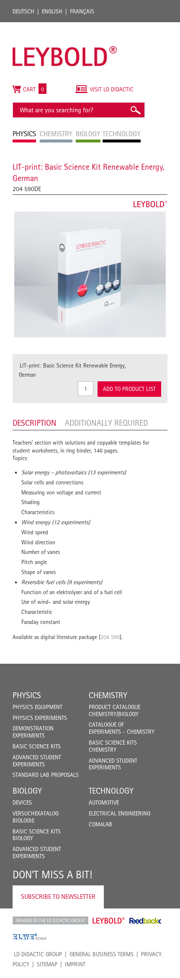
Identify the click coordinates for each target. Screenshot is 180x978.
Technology (111, 791)
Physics (27, 695)
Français (82, 11)
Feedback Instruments (145, 920)
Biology (27, 791)
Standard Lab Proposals (46, 774)
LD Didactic (50, 920)
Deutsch (23, 11)
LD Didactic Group (38, 954)
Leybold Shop (109, 920)
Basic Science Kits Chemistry (113, 746)
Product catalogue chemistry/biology (114, 710)
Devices (22, 802)
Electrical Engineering (119, 813)
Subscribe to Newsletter (58, 896)
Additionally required (106, 423)
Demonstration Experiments (33, 732)
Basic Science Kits (37, 746)
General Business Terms (101, 954)
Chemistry (108, 695)
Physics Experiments (40, 717)
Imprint (75, 964)
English (52, 11)
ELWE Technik (30, 937)
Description (35, 423)
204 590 (110, 637)
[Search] (135, 110)
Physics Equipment (37, 707)
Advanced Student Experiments (37, 761)
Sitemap (47, 964)
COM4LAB (100, 824)
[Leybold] (65, 26)
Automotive (104, 802)
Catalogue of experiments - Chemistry (121, 728)
